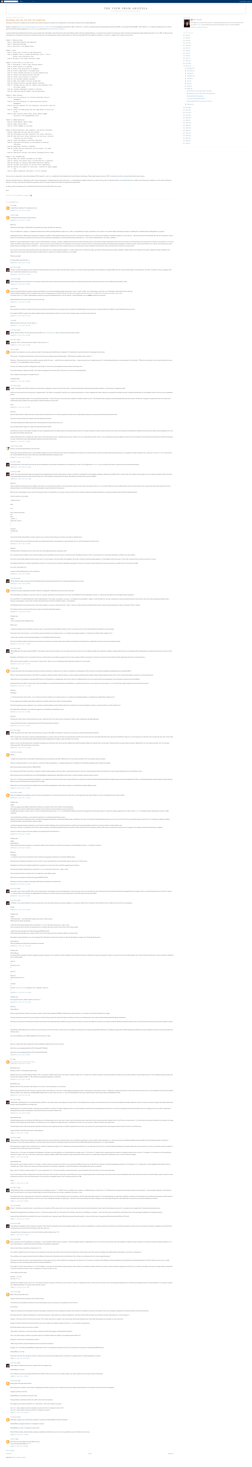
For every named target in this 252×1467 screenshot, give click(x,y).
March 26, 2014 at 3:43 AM (20, 1079)
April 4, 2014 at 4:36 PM (19, 1201)
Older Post (171, 1453)
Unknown (13, 215)
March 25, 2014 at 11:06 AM (20, 946)
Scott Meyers (13, 267)
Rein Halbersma (14, 588)
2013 (187, 107)
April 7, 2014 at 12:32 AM (19, 1219)
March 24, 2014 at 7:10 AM (20, 644)
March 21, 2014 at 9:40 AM (20, 335)
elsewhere (95, 464)
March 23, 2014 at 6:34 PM (20, 583)
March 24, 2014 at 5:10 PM (20, 712)
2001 (187, 138)
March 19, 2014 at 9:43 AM (20, 274)
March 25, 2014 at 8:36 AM (20, 884)
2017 (187, 58)
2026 (187, 35)
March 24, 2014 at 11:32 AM (20, 686)
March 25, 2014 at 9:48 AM (20, 909)
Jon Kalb (12, 668)
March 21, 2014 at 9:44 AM (20, 345)
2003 (187, 133)
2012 (187, 110)
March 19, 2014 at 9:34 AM (20, 263)
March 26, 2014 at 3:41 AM (20, 1063)
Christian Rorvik (14, 446)
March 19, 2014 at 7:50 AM (20, 220)
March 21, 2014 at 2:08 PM (20, 381)
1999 (187, 143)
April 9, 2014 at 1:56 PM (19, 1434)
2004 (187, 130)
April (188, 86)
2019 (187, 53)
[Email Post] (30, 195)
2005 (187, 128)
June (188, 83)
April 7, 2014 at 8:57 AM (19, 1235)
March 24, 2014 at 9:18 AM (20, 664)
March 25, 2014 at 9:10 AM (20, 896)
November (190, 71)
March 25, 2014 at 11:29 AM (20, 1002)
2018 (187, 56)
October (189, 73)
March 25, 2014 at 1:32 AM (20, 798)
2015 (187, 63)
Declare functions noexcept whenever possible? (199, 91)
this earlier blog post (49, 332)
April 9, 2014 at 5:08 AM (19, 1412)
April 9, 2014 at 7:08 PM (19, 1446)
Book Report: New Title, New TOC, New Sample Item (201, 93)
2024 (187, 40)
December (190, 68)
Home (90, 1453)
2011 (187, 112)
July (188, 81)
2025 (187, 38)
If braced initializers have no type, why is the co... (200, 101)
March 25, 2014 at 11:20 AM (20, 992)
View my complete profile (199, 27)
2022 (187, 45)
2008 (187, 120)
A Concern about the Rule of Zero (196, 98)
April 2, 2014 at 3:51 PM (19, 1133)
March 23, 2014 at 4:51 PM (20, 543)
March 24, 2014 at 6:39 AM (20, 612)
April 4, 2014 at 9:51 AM (19, 1183)
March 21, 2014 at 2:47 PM (20, 407)
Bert (11, 1059)
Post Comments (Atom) (19, 1457)
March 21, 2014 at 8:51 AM (20, 316)
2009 (187, 118)
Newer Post (9, 1453)
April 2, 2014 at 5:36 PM (19, 1157)
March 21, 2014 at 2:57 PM (20, 441)
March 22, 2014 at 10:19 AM (20, 467)
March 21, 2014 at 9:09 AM (20, 325)
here (45, 176)
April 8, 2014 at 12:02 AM (19, 1358)
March (189, 88)
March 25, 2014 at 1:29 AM (20, 788)
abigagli (12, 288)
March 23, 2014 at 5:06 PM (20, 574)
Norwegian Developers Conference (55, 29)
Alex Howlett (14, 1205)
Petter (11, 205)
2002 (187, 135)
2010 (187, 115)
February (189, 104)
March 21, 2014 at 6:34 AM (20, 302)
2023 (187, 43)
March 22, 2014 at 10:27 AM (20, 479)
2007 (187, 123)
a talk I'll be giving (33, 29)
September (190, 76)
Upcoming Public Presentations (195, 96)
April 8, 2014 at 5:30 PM (19, 1376)
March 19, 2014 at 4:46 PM (20, 284)
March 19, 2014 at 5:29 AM (20, 210)
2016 (187, 61)
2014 (187, 66)
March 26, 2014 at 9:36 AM (20, 1113)
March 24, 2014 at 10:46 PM (20, 747)
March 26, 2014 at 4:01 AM (20, 1095)
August (189, 78)
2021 (187, 48)
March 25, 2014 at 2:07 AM (20, 848)
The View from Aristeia (126, 8)
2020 (187, 50)
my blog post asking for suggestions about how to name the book (36, 27)
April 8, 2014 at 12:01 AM (19, 1287)
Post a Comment (10, 1450)
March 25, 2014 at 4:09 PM (20, 1055)
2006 (187, 125)
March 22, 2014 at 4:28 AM (20, 457)
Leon (11, 320)
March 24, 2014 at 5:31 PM (20, 725)
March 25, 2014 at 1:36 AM (20, 834)
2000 (187, 141)
